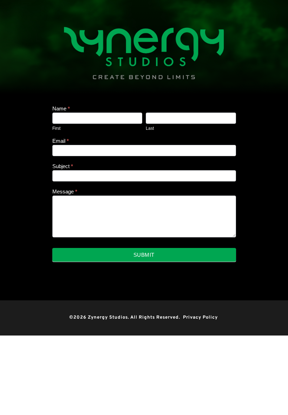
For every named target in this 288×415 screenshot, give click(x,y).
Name (61, 108)
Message (64, 191)
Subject (62, 166)
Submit (144, 255)
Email (60, 141)
